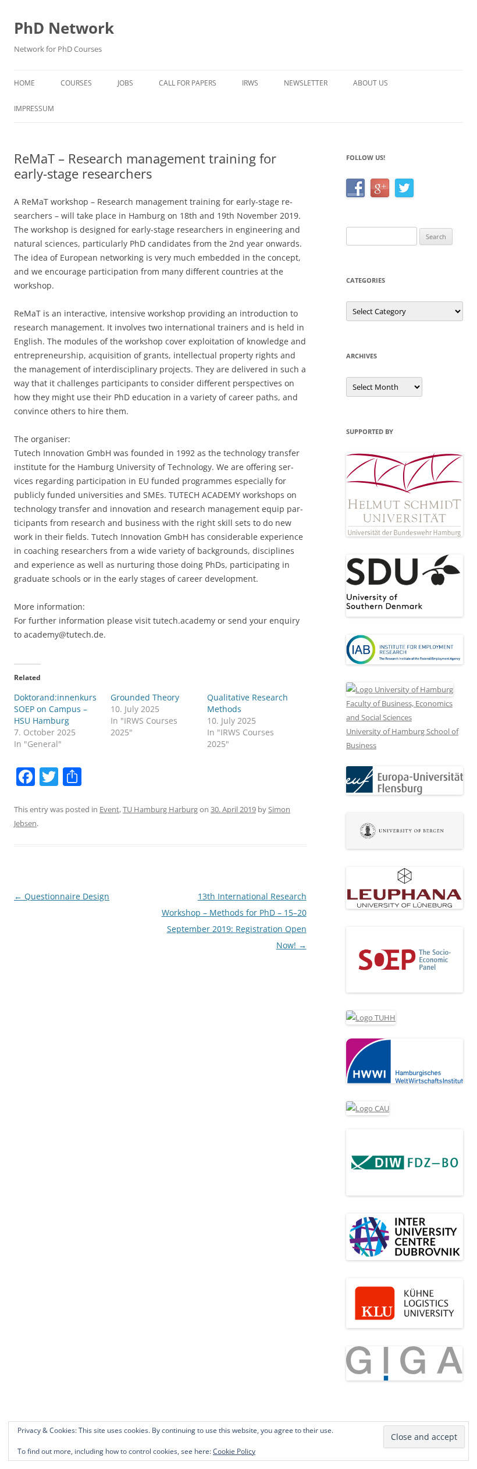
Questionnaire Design (61, 896)
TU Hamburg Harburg (160, 809)
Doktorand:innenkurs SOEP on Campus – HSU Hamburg (55, 709)
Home (24, 83)
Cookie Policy (234, 1451)
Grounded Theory (145, 697)
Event (109, 809)
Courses (76, 83)
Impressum (34, 108)
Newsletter (306, 83)
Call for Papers (187, 83)
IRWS (250, 83)
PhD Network (64, 27)
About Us (370, 83)
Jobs (125, 83)
